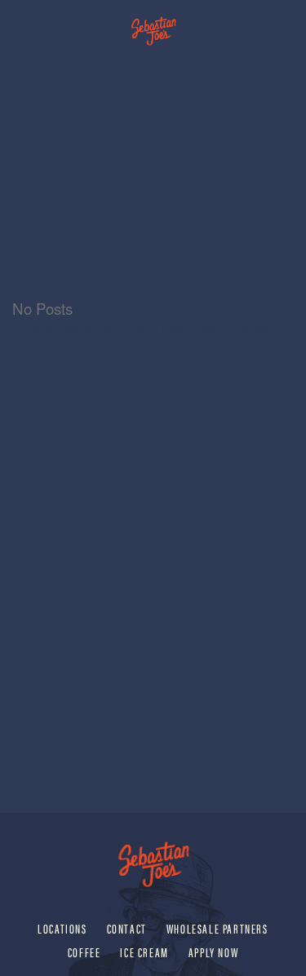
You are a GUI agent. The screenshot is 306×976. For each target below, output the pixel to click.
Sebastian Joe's (153, 22)
